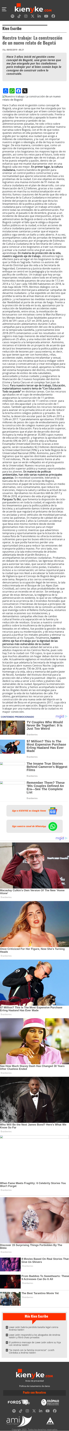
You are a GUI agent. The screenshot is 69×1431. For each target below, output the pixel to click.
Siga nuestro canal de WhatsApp (29, 826)
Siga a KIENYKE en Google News (29, 810)
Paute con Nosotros (34, 1392)
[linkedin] (39, 17)
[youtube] (46, 17)
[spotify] (12, 17)
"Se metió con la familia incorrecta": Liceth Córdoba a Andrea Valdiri (31, 1351)
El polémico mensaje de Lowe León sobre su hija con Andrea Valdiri (35, 1343)
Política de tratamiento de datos (34, 1386)
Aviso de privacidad (34, 1380)
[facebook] (53, 17)
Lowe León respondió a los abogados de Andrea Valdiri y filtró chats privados (34, 1336)
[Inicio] (33, 8)
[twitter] (32, 17)
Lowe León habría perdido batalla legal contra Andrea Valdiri (33, 1328)
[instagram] (25, 17)
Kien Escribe (12, 29)
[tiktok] (19, 17)
